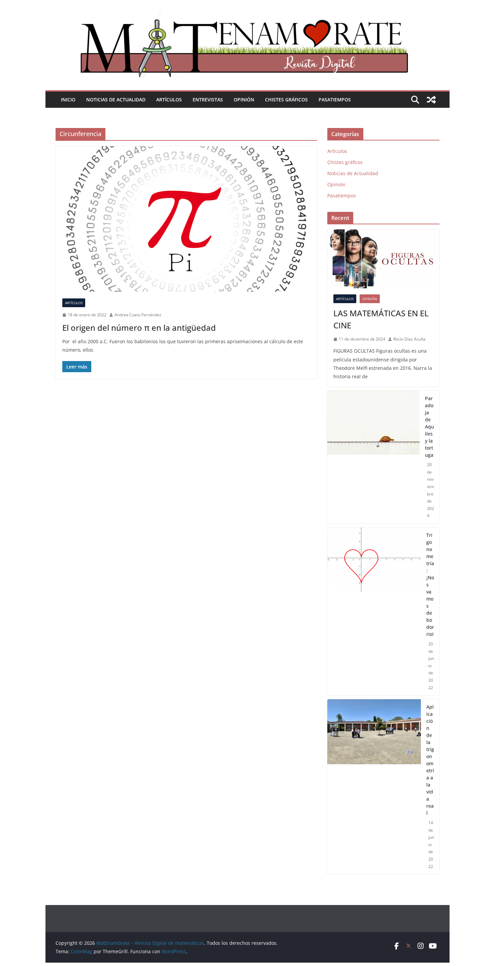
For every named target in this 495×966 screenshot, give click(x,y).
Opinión (244, 99)
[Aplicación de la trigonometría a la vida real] (374, 786)
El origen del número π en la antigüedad (139, 327)
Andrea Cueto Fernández (137, 315)
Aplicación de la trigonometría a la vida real (430, 760)
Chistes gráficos (286, 99)
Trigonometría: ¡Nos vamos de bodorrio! (430, 584)
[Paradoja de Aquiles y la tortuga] (373, 457)
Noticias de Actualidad (115, 99)
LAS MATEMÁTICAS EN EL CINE (381, 319)
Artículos (169, 99)
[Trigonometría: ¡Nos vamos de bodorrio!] (374, 611)
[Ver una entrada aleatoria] (431, 100)
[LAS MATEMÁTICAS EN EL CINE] (383, 258)
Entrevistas (208, 99)
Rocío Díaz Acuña (409, 339)
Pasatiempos (335, 99)
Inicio (68, 99)
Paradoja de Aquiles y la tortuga (429, 426)
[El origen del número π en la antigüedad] (186, 219)
